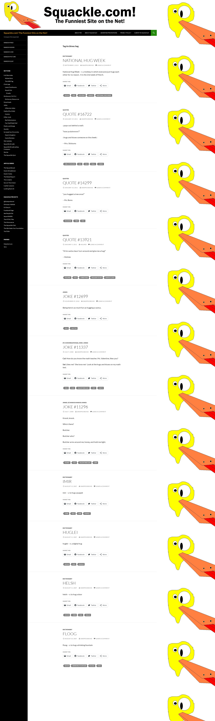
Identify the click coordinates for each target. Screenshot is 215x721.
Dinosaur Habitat (9, 204)
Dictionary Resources (12, 99)
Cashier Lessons (9, 186)
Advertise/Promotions (109, 33)
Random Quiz (8, 61)
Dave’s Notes (8, 174)
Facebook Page (9, 210)
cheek (101, 164)
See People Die (8, 213)
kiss (86, 164)
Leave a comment (104, 65)
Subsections (9, 78)
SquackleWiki (8, 216)
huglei (70, 532)
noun (67, 95)
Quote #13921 (77, 239)
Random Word (9, 47)
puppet (87, 513)
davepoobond (88, 65)
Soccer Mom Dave (10, 183)
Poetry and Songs (9, 126)
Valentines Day (83, 388)
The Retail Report (9, 177)
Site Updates (8, 141)
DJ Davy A (7, 207)
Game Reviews (9, 138)
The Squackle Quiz (10, 155)
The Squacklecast (9, 168)
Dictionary (67, 56)
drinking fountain (79, 666)
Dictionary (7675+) (10, 96)
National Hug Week (84, 60)
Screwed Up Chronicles (11, 132)
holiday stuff (97, 277)
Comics (7, 114)
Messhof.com (8, 244)
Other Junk (7, 117)
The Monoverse (9, 222)
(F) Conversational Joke (73, 343)
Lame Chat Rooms (11, 87)
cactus (74, 328)
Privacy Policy (125, 33)
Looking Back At (9, 189)
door (67, 615)
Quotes (66, 110)
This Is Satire (8, 180)
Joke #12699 (75, 296)
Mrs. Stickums (70, 164)
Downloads (7, 102)
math (101, 388)
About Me (78, 33)
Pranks (8, 93)
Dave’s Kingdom (10, 135)
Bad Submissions (10, 120)
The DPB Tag (9, 81)
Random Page (8, 42)
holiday (82, 95)
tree (76, 221)
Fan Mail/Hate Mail (11, 123)
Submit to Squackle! (141, 33)
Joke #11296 (75, 406)
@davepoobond (9, 201)
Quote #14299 (77, 182)
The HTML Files (9, 219)
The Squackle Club (10, 225)
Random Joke (8, 52)
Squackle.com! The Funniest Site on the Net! (25, 32)
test (93, 388)
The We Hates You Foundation (14, 228)
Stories (6, 152)
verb (66, 513)
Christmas (84, 277)
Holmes (83, 244)
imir (67, 481)
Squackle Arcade (9, 144)
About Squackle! (91, 33)
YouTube (7, 231)
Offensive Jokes (10, 108)
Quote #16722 (77, 114)
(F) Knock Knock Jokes (77, 402)
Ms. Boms (68, 221)
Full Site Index (8, 75)
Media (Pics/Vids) (9, 111)
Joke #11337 (75, 347)
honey (67, 462)
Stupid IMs (8, 90)
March (90, 95)
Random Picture (10, 56)
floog (70, 633)
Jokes (65, 292)
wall (93, 164)
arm (95, 462)
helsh (69, 583)
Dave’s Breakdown (10, 171)
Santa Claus (109, 277)
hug (73, 95)
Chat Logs (7, 84)
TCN (5, 247)
